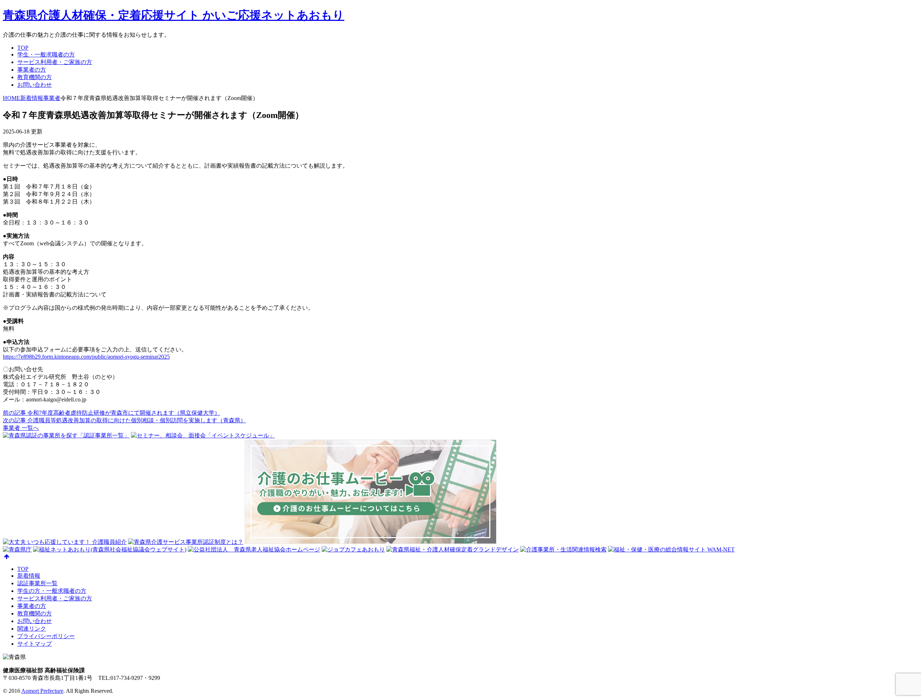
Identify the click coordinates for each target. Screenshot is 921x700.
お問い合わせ (34, 85)
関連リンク (31, 629)
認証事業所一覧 (37, 583)
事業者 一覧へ (21, 428)
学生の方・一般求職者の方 (51, 591)
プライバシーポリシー (46, 636)
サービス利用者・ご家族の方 (54, 62)
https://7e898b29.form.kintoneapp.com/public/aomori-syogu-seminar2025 (86, 357)
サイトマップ (34, 644)
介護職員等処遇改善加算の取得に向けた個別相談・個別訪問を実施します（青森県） (124, 420)
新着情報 (28, 576)
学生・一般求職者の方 (46, 54)
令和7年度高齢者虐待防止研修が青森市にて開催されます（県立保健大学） (111, 413)
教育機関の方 (34, 77)
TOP (22, 48)
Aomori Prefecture (42, 691)
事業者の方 (31, 70)
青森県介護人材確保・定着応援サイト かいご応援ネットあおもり (173, 15)
